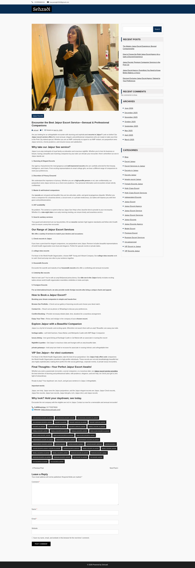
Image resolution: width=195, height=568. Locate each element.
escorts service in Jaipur (57, 426)
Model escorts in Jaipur (41, 452)
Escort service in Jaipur (78, 422)
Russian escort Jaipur (99, 452)
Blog (126, 157)
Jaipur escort (60, 444)
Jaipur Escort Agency (133, 206)
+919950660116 (39, 2)
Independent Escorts (133, 197)
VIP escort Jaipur (96, 457)
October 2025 (130, 122)
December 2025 (131, 113)
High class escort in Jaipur (99, 431)
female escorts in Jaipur (59, 431)
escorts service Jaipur (77, 426)
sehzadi (35, 130)
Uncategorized (130, 242)
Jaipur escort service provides (106, 371)
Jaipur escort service (94, 444)
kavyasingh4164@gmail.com (59, 2)
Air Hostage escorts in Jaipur (87, 417)
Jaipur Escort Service (133, 211)
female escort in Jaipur (97, 426)
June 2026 (129, 108)
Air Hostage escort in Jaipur (43, 417)
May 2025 (129, 131)
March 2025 (129, 139)
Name (34, 509)
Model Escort (130, 228)
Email (34, 519)
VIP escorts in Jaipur (40, 461)
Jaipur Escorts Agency (134, 224)
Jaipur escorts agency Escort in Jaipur (46, 448)
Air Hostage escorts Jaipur (42, 422)
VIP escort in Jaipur (80, 457)
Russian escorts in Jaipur (42, 457)
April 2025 (129, 135)
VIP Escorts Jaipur (132, 251)
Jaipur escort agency (75, 444)
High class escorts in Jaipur (63, 435)
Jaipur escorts (110, 444)
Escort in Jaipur (60, 422)
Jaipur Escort (130, 202)
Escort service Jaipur (97, 422)
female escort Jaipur (40, 431)
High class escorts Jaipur (86, 435)
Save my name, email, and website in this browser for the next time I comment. (61, 538)
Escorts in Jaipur (131, 170)
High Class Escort (132, 188)
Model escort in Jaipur (91, 448)
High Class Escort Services (136, 193)
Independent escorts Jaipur (42, 444)
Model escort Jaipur (109, 448)
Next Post (113, 468)
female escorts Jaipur (79, 431)
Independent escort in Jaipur (43, 439)
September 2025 (131, 126)
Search (157, 29)
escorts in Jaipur (39, 426)
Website (35, 528)
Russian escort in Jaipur (79, 452)
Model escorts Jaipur (60, 452)
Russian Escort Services (135, 237)
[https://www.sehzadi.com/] (50, 410)
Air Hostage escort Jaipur (65, 417)
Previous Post (38, 468)
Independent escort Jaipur (65, 439)
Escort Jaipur (130, 161)
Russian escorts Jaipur (62, 457)
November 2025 (131, 117)
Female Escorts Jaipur (134, 184)
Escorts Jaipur (130, 175)
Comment (36, 482)
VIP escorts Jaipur (57, 461)
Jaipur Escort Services (134, 215)
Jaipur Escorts (38, 116)
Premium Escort (131, 233)
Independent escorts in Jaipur (88, 439)
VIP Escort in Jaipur (133, 246)
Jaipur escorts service (71, 448)
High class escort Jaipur (41, 435)
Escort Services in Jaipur (135, 166)
